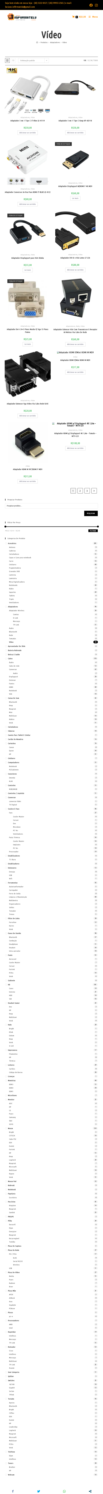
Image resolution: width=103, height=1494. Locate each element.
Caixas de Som (13, 698)
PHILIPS (11, 1217)
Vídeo (64, 42)
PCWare (12, 1308)
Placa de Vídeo (14, 1272)
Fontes (11, 684)
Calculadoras (14, 554)
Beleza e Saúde (14, 654)
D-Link (15, 618)
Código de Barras (16, 1072)
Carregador (13, 890)
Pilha (10, 1221)
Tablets (12, 596)
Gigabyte (12, 1305)
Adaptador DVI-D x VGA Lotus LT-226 (75, 258)
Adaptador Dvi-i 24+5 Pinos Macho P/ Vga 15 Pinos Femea (27, 330)
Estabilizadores (14, 856)
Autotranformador (16, 887)
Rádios (11, 719)
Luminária (13, 578)
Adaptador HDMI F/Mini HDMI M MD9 (75, 360)
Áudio (11, 628)
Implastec (17, 845)
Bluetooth (13, 632)
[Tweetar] (39, 1491)
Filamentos (13, 1054)
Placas (10, 1312)
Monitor (11, 1099)
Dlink (11, 1032)
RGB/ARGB (13, 789)
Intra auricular (14, 951)
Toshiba (12, 1242)
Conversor (13, 669)
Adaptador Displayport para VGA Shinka (27, 258)
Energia (12, 872)
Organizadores (14, 904)
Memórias (12, 1080)
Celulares (12, 564)
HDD (10, 995)
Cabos (10, 658)
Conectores (12, 774)
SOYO (11, 1124)
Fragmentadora (15, 568)
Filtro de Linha (14, 918)
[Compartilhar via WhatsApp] (64, 1491)
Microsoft (13, 1167)
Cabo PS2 (12, 1139)
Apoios (11, 1403)
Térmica (12, 1061)
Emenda (12, 778)
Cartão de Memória (15, 739)
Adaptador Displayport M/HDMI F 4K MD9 (75, 186)
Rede (78, 326)
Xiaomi (11, 1368)
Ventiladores (14, 602)
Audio (15, 673)
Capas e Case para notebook (20, 557)
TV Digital (13, 805)
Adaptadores (25, 117)
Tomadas (12, 638)
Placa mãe (12, 1291)
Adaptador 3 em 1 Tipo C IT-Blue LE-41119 (27, 121)
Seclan (11, 1391)
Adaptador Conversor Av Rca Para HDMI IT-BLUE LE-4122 (28, 192)
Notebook (13, 690)
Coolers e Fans (13, 809)
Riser (11, 1287)
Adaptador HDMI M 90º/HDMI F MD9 (27, 469)
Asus (10, 1301)
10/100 (11, 1384)
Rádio (11, 589)
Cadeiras (12, 551)
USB (10, 875)
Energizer (12, 1231)
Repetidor (12, 1332)
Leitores (11, 1065)
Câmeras (11, 731)
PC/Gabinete (14, 770)
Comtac (16, 614)
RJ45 (11, 781)
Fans (10, 813)
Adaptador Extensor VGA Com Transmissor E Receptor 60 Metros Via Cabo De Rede (75, 330)
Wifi (10, 878)
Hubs (10, 1025)
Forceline (12, 922)
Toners (10, 1463)
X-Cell (11, 1046)
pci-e (11, 1316)
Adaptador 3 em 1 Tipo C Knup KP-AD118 (75, 121)
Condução (13, 941)
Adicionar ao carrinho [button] (27, 133)
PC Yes (15, 830)
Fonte (10, 955)
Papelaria (11, 1194)
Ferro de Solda (15, 893)
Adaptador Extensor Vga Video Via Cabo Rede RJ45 (27, 404)
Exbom (11, 1035)
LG (10, 1110)
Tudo (95, 60)
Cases (11, 988)
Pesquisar (91, 513)
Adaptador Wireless (16, 610)
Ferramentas (13, 883)
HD (9, 985)
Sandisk (12, 1212)
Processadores (13, 1320)
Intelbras (12, 1336)
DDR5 (11, 1091)
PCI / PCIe (13, 1254)
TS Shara (12, 859)
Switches (11, 1380)
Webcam (11, 1475)
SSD (10, 999)
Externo (12, 992)
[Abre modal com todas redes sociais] (90, 1491)
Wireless (16, 1265)
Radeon (12, 1283)
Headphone (13, 944)
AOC (10, 1103)
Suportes (12, 592)
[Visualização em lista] (13, 60)
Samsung (12, 1117)
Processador (14, 852)
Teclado (11, 1399)
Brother (12, 1467)
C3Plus (11, 1413)
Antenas (12, 547)
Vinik (11, 723)
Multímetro (13, 900)
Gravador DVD (14, 571)
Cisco (11, 1351)
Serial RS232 (18, 1261)
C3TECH (12, 1136)
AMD (11, 1324)
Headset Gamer (14, 1003)
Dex (14, 823)
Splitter (11, 1376)
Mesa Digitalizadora (17, 582)
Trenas (11, 914)
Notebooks (13, 585)
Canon (11, 747)
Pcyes (11, 1114)
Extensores (12, 868)
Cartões (12, 1069)
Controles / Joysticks (16, 793)
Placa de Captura (14, 1246)
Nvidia (11, 1276)
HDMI (11, 687)
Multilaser (13, 716)
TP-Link (16, 625)
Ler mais (75, 198)
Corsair (16, 820)
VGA (10, 694)
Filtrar (93, 531)
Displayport (13, 677)
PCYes (11, 973)
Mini (10, 712)
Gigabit (12, 1388)
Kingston (12, 1205)
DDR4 (11, 1088)
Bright (11, 1029)
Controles (12, 785)
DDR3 (11, 1084)
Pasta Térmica (14, 837)
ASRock (12, 1298)
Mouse (10, 1128)
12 (88, 60)
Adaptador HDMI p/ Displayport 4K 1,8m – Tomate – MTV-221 (75, 434)
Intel (11, 1328)
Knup (11, 705)
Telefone (11, 1452)
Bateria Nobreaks (14, 650)
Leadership (13, 1427)
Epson (11, 751)
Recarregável (14, 1238)
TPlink (11, 1395)
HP (10, 754)
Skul (10, 1121)
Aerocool (12, 959)
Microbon (17, 827)
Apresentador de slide (16, 646)
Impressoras (12, 1050)
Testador (12, 911)
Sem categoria (13, 1372)
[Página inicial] (37, 42)
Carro (11, 561)
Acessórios (12, 543)
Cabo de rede (14, 666)
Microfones (12, 1095)
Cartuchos (12, 743)
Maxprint (12, 709)
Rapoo (11, 1174)
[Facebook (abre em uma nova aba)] (91, 5)
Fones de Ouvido (14, 933)
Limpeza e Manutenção (18, 897)
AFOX (11, 1294)
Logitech (12, 1160)
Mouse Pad (12, 1181)
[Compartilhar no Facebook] (13, 1491)
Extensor (12, 680)
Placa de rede (13, 1250)
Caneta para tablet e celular (19, 735)
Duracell (12, 1224)
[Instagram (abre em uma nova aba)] (96, 5)
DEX (10, 1142)
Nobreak (11, 1185)
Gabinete (11, 980)
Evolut (11, 1146)
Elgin (11, 1228)
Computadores (13, 762)
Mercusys (16, 621)
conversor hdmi (15, 801)
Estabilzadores (13, 864)
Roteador (11, 1347)
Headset (12, 948)
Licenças (11, 1076)
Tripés (11, 599)
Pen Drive (11, 1202)
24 (91, 60)
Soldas (11, 907)
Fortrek (12, 969)
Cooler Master (18, 817)
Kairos (11, 926)
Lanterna (12, 575)
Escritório (13, 1197)
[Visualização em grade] (7, 60)
